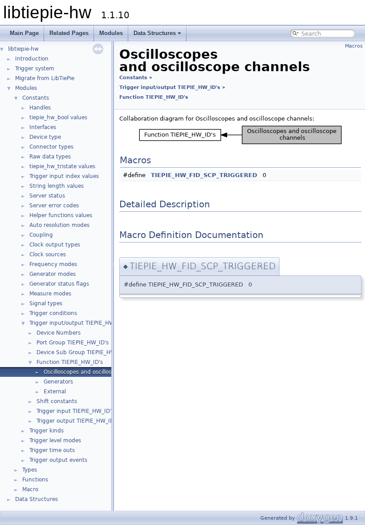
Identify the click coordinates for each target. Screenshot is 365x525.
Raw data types (50, 156)
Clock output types (54, 245)
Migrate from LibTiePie (44, 78)
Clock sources (47, 254)
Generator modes (52, 274)
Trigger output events (58, 460)
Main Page (24, 33)
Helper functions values (60, 215)
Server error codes (54, 205)
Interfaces (42, 127)
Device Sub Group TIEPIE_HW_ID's (82, 352)
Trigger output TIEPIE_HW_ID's (77, 421)
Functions (35, 480)
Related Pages (69, 33)
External (55, 391)
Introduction (32, 59)
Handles (40, 108)
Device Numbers (58, 333)
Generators (58, 382)
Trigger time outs (52, 450)
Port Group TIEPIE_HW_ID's (72, 342)
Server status (47, 196)
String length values (56, 186)
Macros (354, 46)
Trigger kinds (46, 431)
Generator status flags (59, 284)
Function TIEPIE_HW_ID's (69, 362)
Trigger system (34, 68)
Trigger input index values (64, 176)
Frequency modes (53, 264)
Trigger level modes (55, 440)
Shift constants (56, 401)
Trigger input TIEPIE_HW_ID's (75, 411)
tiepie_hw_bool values (58, 117)
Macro (30, 489)
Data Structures (155, 33)
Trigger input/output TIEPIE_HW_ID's (78, 323)
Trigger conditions (53, 313)
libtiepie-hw (23, 49)
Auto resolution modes (59, 225)
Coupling (41, 235)
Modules (111, 33)
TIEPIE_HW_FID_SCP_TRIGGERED (204, 175)
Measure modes (50, 294)
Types (29, 470)
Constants (35, 98)
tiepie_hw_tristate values (62, 166)
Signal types (45, 303)
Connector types (51, 147)
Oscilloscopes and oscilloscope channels (97, 372)
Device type (45, 137)
